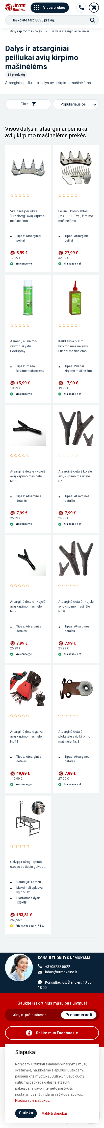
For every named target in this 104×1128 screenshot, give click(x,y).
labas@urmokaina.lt (61, 972)
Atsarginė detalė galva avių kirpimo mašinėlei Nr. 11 (26, 736)
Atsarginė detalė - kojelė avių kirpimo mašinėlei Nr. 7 (27, 606)
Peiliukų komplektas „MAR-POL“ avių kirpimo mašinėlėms (75, 216)
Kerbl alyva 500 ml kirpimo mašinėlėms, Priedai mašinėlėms (73, 346)
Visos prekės (54, 8)
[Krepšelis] (94, 8)
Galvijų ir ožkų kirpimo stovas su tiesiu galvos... (28, 864)
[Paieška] (92, 20)
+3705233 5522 (57, 967)
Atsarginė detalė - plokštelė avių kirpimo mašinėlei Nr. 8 (74, 736)
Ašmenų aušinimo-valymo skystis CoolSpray (23, 346)
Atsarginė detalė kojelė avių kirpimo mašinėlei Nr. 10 (75, 476)
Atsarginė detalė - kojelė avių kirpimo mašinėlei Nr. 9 (76, 606)
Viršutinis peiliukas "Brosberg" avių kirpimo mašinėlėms (27, 216)
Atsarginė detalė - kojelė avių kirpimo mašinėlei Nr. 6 (27, 476)
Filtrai (25, 104)
